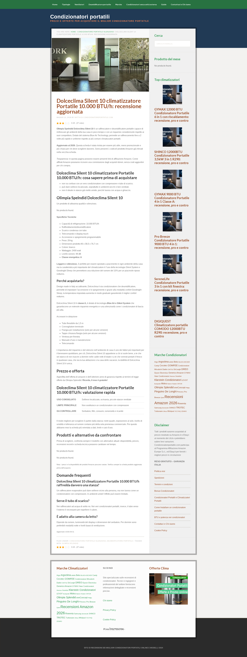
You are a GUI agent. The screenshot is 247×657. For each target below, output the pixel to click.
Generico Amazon (176, 373)
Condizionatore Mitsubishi (84, 579)
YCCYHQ (178, 411)
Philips (188, 388)
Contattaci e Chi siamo (164, 524)
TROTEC (180, 407)
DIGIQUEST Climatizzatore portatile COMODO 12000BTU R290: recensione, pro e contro (171, 328)
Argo (156, 362)
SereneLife (165, 408)
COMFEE (173, 365)
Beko (176, 362)
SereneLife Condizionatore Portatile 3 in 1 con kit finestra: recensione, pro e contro (171, 284)
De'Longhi (177, 369)
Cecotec (163, 365)
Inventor (178, 376)
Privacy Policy (109, 610)
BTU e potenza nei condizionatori (169, 517)
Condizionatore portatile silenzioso (87, 541)
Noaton (174, 384)
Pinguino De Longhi (165, 391)
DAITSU (170, 369)
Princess (180, 392)
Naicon (169, 384)
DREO (184, 369)
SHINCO (172, 408)
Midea (164, 383)
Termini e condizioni (163, 484)
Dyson (157, 373)
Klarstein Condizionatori (167, 379)
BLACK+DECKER (184, 362)
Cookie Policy (160, 530)
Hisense (172, 376)
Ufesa (165, 411)
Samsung (157, 408)
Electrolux (164, 373)
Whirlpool (170, 411)
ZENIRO (184, 411)
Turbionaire (158, 411)
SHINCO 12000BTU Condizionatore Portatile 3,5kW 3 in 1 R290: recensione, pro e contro (171, 157)
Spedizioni (159, 478)
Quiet (162, 397)
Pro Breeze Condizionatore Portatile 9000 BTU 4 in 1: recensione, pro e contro (171, 242)
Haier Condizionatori (161, 376)
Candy (156, 366)
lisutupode (157, 384)
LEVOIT (185, 380)
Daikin (164, 369)
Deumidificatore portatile (120, 541)
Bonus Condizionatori (164, 491)
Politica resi (159, 471)
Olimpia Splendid (70, 543)
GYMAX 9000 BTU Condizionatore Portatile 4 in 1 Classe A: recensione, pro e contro (171, 199)
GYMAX (187, 373)
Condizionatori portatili (80, 17)
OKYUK (179, 384)
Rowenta (182, 403)
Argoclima (163, 361)
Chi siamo (107, 600)
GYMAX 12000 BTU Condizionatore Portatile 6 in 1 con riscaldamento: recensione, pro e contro (171, 114)
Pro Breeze (90, 602)
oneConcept (179, 387)
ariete (171, 362)
